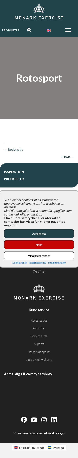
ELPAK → (67, 157)
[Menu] (68, 30)
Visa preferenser (39, 256)
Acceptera (39, 234)
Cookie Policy (19, 262)
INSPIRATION (14, 172)
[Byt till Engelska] (49, 30)
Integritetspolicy (37, 262)
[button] (11, 30)
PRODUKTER (14, 179)
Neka (39, 245)
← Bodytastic (13, 149)
